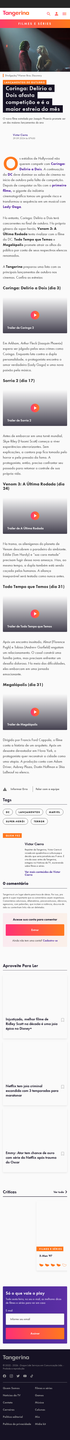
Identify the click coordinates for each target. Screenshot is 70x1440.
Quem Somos (11, 1388)
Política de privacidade (17, 1424)
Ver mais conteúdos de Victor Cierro (42, 873)
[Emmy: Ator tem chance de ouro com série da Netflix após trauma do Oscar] (35, 1128)
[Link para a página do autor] (8, 136)
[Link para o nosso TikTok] (31, 1376)
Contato (8, 1402)
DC (10, 174)
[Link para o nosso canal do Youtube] (25, 1376)
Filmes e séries (43, 1388)
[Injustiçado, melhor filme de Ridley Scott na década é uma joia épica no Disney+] (35, 995)
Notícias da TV (11, 1395)
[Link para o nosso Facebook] (4, 1376)
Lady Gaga (12, 206)
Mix (37, 1416)
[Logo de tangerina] (16, 14)
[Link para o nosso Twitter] (18, 1376)
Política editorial (13, 1416)
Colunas (40, 1409)
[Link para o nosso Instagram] (11, 1376)
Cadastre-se (50, 940)
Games (39, 1395)
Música (39, 1402)
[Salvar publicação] (62, 1020)
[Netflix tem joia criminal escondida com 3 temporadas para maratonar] (35, 1061)
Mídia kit (40, 1424)
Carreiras (8, 1409)
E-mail (9, 1310)
